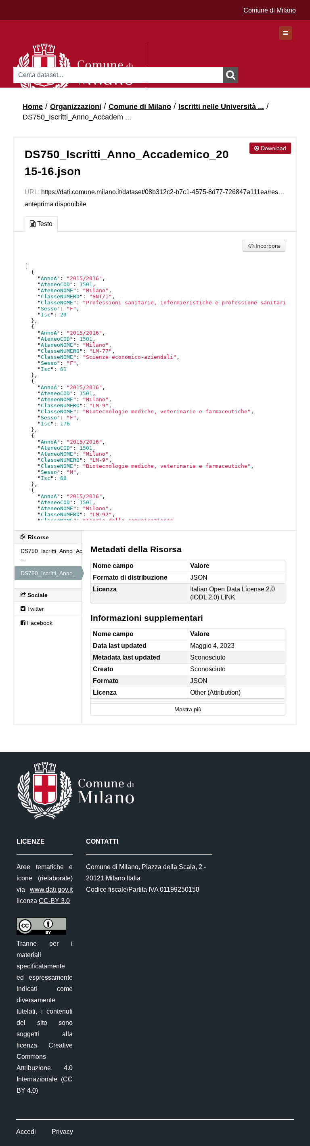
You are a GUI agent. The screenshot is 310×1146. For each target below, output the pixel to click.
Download (272, 148)
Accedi (26, 1131)
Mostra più (187, 709)
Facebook (38, 623)
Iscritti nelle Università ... (221, 107)
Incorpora (267, 246)
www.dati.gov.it (51, 889)
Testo (44, 223)
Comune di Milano (269, 10)
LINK (228, 597)
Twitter (34, 608)
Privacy (62, 1131)
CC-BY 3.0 (54, 900)
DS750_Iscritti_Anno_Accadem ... (77, 117)
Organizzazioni (75, 107)
